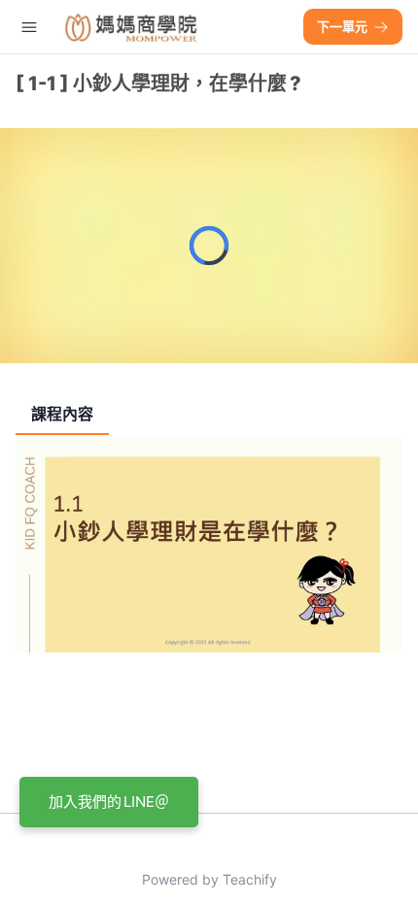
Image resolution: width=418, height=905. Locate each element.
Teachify (250, 879)
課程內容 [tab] (62, 413)
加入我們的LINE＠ (109, 801)
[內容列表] (29, 27)
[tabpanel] (209, 616)
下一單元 (342, 26)
